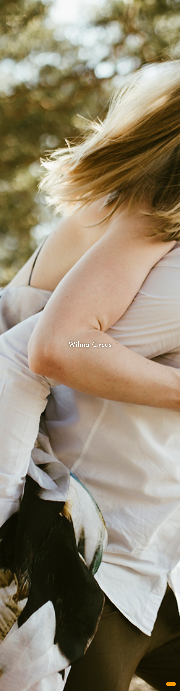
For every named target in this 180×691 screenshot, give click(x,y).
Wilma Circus (90, 345)
